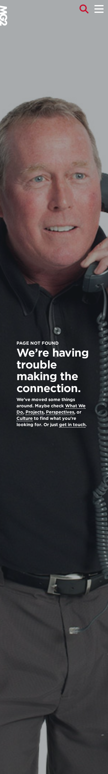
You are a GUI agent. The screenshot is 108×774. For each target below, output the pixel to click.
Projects (35, 412)
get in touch (72, 424)
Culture (24, 418)
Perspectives (60, 412)
